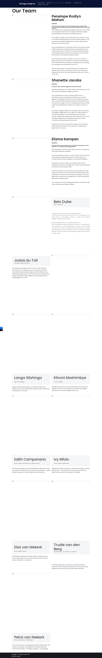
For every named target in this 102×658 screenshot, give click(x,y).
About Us (49, 3)
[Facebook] (1, 328)
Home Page (41, 3)
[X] (1, 330)
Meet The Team (58, 3)
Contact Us (77, 3)
